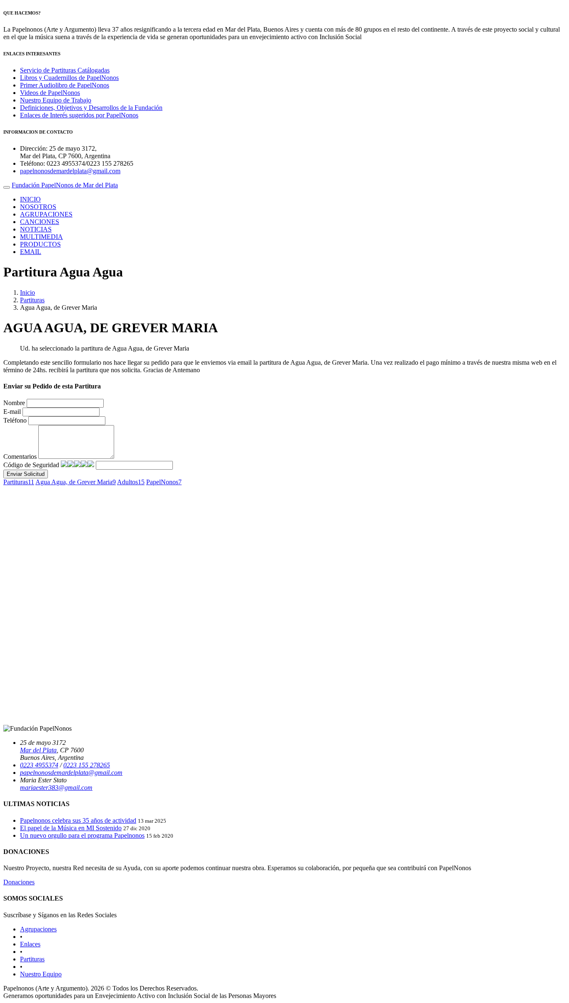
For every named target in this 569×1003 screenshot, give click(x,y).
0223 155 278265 (86, 765)
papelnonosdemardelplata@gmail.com (70, 170)
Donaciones (19, 882)
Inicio (27, 292)
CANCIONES (39, 221)
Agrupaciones (38, 929)
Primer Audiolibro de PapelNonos (64, 85)
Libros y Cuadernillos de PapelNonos (69, 77)
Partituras (32, 300)
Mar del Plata (38, 750)
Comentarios (20, 456)
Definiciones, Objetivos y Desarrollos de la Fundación (91, 107)
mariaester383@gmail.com (56, 787)
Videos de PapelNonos (50, 92)
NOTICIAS (36, 229)
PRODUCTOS (40, 244)
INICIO (30, 199)
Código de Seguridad (31, 464)
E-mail (12, 411)
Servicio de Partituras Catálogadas (65, 70)
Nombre (14, 402)
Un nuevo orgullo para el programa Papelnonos (82, 835)
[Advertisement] (253, 660)
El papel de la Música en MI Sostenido (71, 827)
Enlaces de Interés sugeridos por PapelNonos (79, 115)
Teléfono (15, 420)
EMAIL (30, 251)
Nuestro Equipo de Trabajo (55, 100)
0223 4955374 (39, 765)
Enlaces (30, 944)
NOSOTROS (38, 206)
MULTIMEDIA (41, 236)
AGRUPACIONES (46, 214)
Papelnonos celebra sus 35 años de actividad (78, 820)
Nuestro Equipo (41, 974)
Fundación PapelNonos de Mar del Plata (65, 185)
